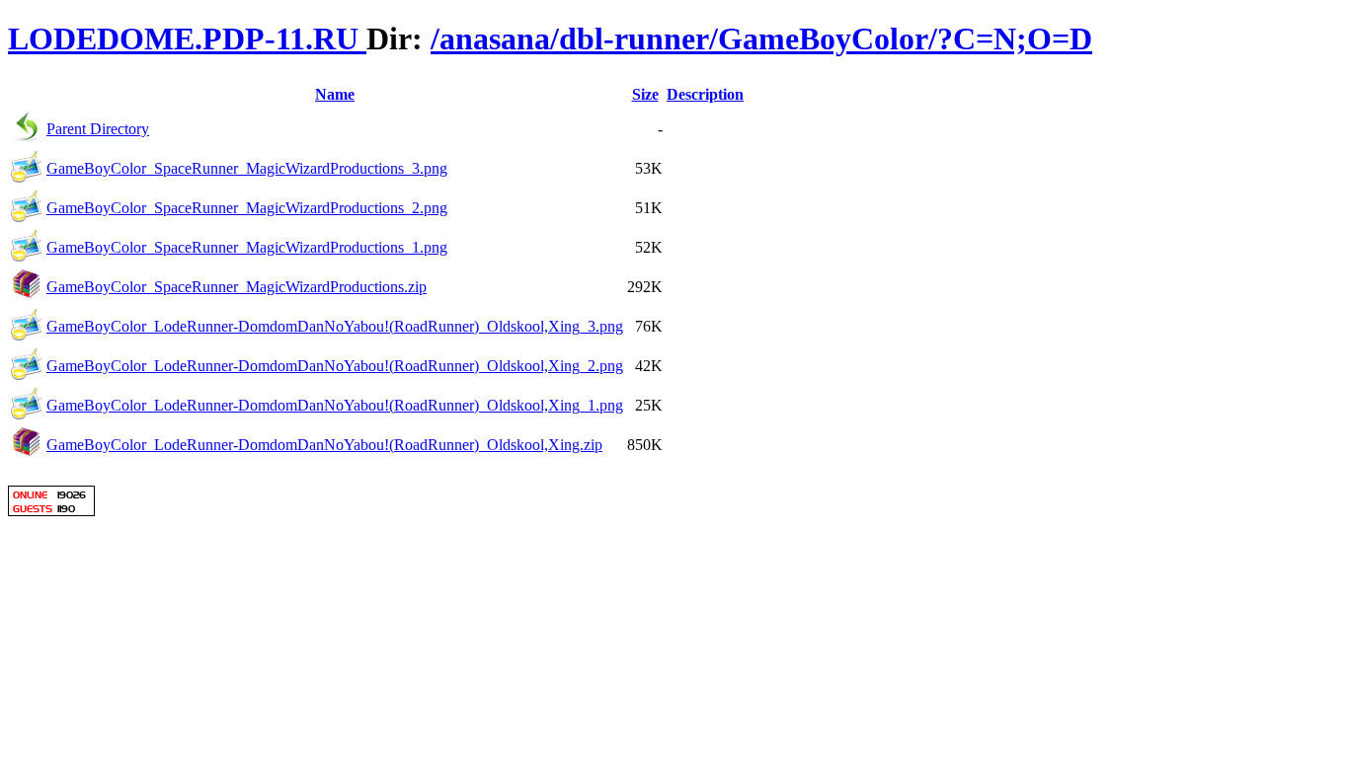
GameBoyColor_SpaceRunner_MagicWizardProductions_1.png (246, 247)
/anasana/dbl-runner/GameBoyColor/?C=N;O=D (761, 38)
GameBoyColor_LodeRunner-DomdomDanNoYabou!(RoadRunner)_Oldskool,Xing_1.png (334, 405)
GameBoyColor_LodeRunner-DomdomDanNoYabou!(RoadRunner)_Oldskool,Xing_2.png (334, 365)
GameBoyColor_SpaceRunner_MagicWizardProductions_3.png (246, 168)
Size (645, 94)
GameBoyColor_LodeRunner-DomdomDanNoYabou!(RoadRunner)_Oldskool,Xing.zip (324, 444)
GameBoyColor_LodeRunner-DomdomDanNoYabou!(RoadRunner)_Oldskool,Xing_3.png (334, 326)
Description (705, 94)
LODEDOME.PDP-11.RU (187, 38)
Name (335, 94)
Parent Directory (97, 128)
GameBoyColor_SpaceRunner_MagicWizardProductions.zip (236, 286)
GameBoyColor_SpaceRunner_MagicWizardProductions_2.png (246, 207)
